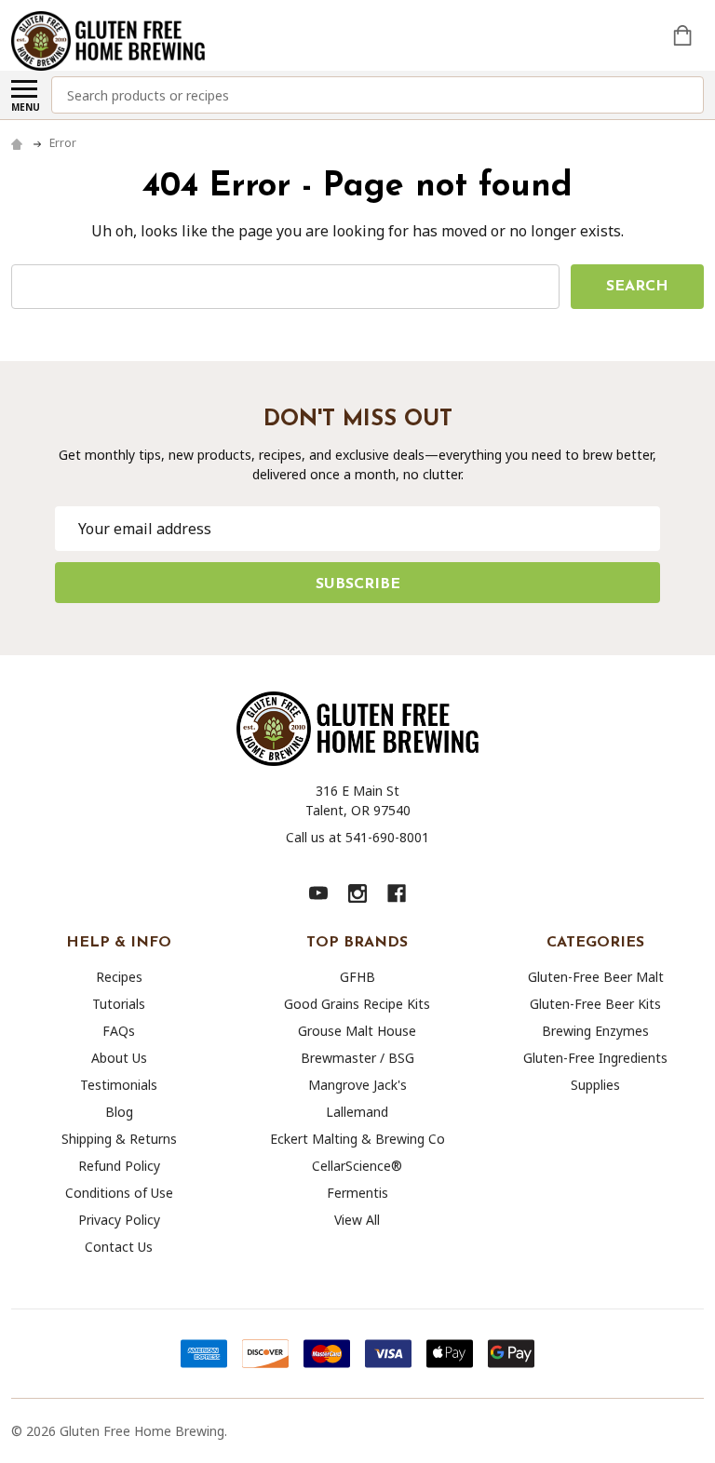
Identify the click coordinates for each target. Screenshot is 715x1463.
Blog (119, 1112)
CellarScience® (357, 1165)
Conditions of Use (119, 1192)
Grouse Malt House (357, 1031)
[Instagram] (357, 893)
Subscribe (358, 584)
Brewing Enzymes (595, 1031)
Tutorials (118, 1004)
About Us (119, 1058)
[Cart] (684, 35)
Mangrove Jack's (357, 1085)
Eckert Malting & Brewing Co (357, 1139)
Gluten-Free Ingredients (595, 1058)
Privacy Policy (119, 1219)
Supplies (595, 1085)
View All (357, 1219)
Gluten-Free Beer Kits (595, 1004)
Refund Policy (119, 1165)
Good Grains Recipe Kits (357, 1004)
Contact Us (119, 1246)
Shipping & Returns (119, 1139)
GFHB (357, 977)
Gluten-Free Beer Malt (596, 977)
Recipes (119, 977)
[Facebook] (396, 893)
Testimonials (118, 1085)
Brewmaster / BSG (357, 1058)
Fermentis (357, 1192)
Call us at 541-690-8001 (357, 837)
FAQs (118, 1031)
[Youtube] (318, 893)
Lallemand (357, 1112)
